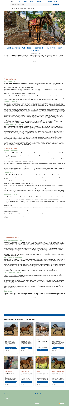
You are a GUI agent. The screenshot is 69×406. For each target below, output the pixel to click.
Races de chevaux (23, 8)
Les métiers (39, 1)
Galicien (38, 371)
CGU (37, 395)
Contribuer (7, 397)
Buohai (22, 338)
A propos (6, 398)
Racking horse (8, 371)
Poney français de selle (58, 371)
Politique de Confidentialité (41, 397)
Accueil (20, 1)
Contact (6, 395)
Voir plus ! (11, 348)
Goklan (6, 338)
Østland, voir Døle (25, 371)
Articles (17, 8)
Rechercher (56, 4)
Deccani (54, 338)
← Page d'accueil (34, 315)
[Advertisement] (34, 69)
